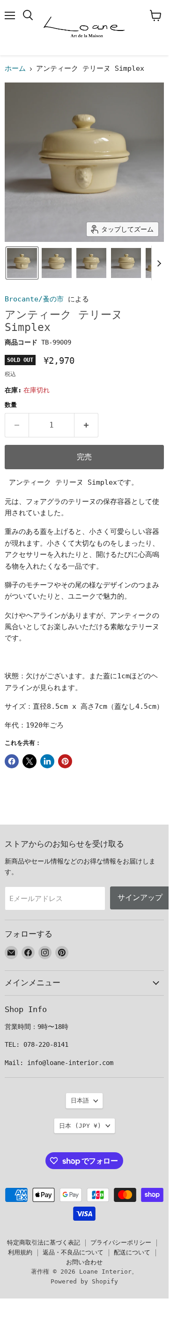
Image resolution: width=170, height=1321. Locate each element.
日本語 (80, 1100)
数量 (11, 404)
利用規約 (20, 1252)
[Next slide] (158, 263)
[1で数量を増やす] (86, 425)
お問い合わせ (84, 1262)
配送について (132, 1252)
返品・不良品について (73, 1252)
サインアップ (140, 897)
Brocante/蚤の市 (34, 299)
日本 (80, 1125)
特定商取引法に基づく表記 (43, 1242)
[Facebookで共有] (12, 761)
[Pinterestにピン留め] (65, 761)
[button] (22, 263)
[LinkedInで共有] (47, 761)
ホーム (15, 69)
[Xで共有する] (29, 761)
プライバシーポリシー (120, 1242)
